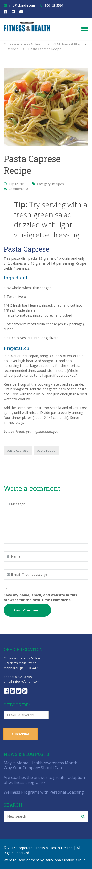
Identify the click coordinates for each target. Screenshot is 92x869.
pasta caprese (17, 450)
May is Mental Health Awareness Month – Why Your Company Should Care (42, 765)
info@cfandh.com (22, 5)
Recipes (58, 184)
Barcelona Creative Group (65, 860)
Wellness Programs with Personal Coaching (44, 792)
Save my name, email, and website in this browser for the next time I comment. (40, 597)
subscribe (20, 733)
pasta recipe (46, 450)
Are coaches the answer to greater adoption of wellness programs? (44, 780)
